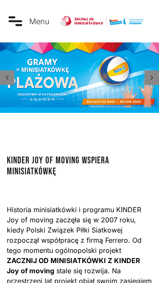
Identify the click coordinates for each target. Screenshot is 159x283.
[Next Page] (152, 77)
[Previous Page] (7, 77)
